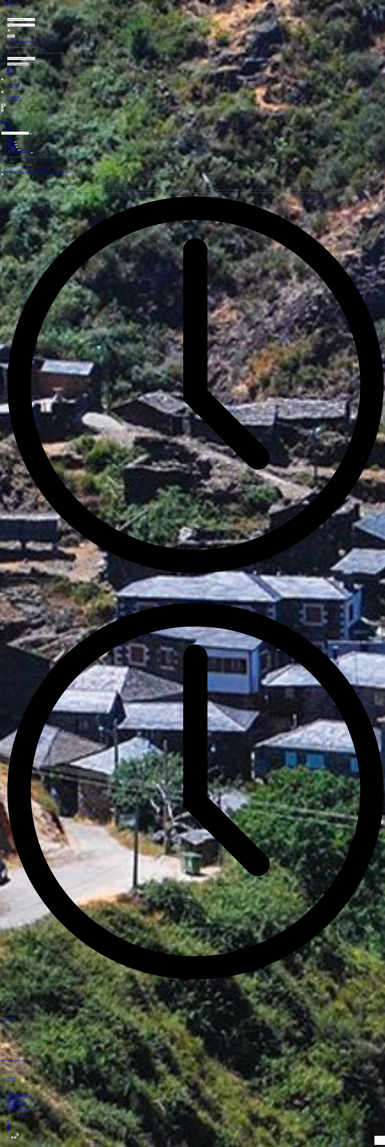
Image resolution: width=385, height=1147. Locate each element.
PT (11, 74)
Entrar (12, 2)
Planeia (10, 141)
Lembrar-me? (17, 30)
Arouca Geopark (15, 1101)
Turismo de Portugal (16, 1093)
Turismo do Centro (16, 1099)
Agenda (11, 1080)
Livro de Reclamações (17, 1109)
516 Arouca (12, 1107)
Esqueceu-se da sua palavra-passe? (23, 41)
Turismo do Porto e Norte (19, 1096)
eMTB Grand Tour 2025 (19, 152)
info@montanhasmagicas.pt (14, 1060)
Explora (11, 144)
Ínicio (10, 138)
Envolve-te (12, 149)
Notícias (11, 1078)
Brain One (96, 1143)
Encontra (11, 146)
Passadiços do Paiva (16, 1104)
